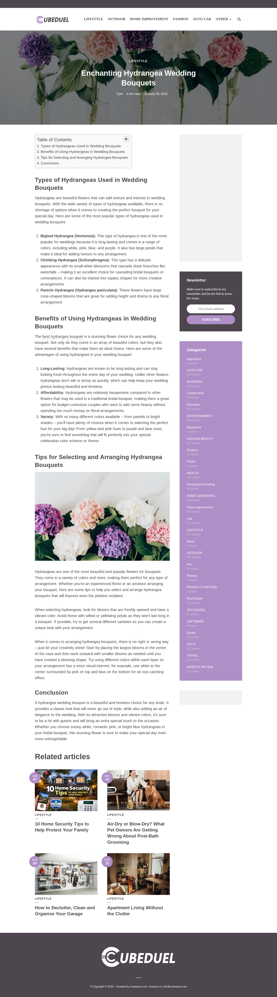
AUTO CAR (202, 19)
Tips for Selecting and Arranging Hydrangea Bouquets (84, 157)
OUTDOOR (116, 19)
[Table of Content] (126, 139)
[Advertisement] (211, 198)
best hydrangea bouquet (62, 336)
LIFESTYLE (93, 19)
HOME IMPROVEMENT (149, 19)
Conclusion (50, 163)
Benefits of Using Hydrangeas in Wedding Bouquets (83, 152)
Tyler (119, 93)
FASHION (180, 19)
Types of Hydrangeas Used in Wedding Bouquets (81, 146)
